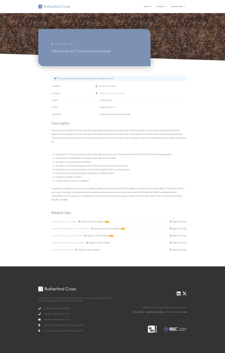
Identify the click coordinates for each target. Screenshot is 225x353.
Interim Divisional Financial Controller (67, 242)
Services (160, 6)
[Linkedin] (178, 293)
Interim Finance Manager (62, 249)
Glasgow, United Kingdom (110, 93)
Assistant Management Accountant (66, 235)
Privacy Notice (138, 312)
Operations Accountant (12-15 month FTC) (70, 228)
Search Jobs (176, 6)
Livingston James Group (177, 307)
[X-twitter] (184, 293)
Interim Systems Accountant (64, 221)
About (147, 6)
